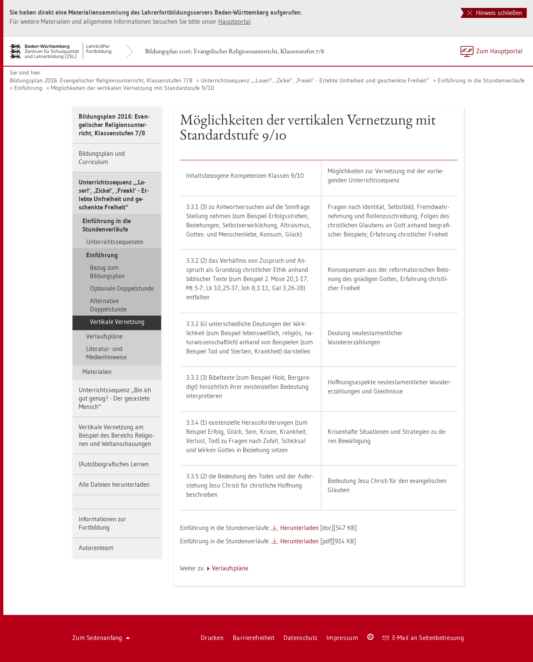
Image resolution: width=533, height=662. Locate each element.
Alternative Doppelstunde (108, 305)
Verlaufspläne (104, 336)
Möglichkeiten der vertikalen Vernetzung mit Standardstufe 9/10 (132, 88)
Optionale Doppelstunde (122, 288)
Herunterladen (299, 528)
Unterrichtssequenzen (114, 242)
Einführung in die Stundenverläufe (481, 80)
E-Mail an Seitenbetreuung (428, 638)
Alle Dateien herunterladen (114, 484)
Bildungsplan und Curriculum (102, 157)
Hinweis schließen (498, 13)
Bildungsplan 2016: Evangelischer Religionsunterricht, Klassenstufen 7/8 (234, 51)
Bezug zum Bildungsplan (107, 272)
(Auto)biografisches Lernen (114, 464)
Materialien (97, 372)
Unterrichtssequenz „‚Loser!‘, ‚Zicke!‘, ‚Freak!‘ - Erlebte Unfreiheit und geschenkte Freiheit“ (315, 80)
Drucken (212, 638)
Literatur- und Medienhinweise (106, 353)
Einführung (28, 88)
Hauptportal (234, 21)
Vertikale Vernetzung (117, 322)
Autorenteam (96, 548)
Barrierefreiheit (253, 638)
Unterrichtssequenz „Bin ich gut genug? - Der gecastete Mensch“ (115, 398)
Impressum (342, 638)
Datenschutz (300, 638)
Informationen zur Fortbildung (102, 523)
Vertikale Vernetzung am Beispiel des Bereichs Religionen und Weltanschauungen (116, 435)
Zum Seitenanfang (97, 638)
